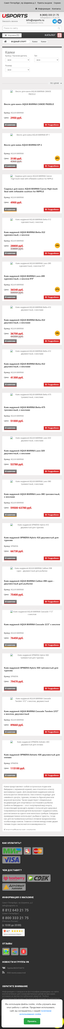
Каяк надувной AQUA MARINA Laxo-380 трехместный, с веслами (32, 495)
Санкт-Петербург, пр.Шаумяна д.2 (20, 3)
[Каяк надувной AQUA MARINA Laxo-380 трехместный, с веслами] (32, 482)
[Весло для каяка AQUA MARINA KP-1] (32, 135)
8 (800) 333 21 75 (49, 15)
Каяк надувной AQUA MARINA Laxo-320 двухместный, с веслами (24, 452)
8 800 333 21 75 (15, 918)
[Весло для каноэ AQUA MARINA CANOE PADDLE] (32, 93)
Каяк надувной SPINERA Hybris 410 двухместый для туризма (31, 538)
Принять (32, 1021)
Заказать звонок (10, 21)
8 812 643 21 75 (15, 910)
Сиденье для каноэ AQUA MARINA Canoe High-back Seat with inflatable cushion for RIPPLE (31, 190)
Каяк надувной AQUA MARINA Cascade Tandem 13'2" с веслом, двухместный (31, 712)
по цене (54, 83)
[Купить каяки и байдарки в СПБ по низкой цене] (15, 16)
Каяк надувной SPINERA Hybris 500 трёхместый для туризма (31, 669)
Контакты (56, 9)
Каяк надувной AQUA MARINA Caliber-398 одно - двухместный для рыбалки (29, 582)
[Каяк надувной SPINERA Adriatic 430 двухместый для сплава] (32, 743)
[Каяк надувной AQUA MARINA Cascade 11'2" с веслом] (32, 613)
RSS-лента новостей (16, 973)
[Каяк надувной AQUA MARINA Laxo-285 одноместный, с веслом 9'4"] (32, 264)
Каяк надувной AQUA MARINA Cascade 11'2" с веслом (32, 624)
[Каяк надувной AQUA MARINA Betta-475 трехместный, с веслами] (32, 396)
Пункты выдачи (44, 3)
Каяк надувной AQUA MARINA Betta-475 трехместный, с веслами (24, 408)
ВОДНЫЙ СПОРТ (18, 42)
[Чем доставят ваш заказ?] (32, 882)
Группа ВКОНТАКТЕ (15, 968)
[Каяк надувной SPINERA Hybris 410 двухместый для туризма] (32, 526)
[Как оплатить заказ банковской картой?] (32, 855)
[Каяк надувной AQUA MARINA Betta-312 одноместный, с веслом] (32, 221)
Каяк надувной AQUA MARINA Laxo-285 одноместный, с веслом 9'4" (24, 277)
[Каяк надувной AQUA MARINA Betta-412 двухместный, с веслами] (32, 308)
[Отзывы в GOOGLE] (14, 951)
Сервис (57, 3)
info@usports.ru (35, 20)
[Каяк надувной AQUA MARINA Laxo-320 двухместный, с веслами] (32, 439)
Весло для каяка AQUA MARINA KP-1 (23, 145)
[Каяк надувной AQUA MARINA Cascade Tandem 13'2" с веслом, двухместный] (32, 700)
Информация (44, 9)
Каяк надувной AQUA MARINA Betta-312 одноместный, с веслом (24, 233)
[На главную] (5, 41)
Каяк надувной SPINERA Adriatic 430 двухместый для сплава (32, 756)
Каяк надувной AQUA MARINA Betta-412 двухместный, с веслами (24, 321)
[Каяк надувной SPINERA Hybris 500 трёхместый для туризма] (32, 656)
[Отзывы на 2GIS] (6, 951)
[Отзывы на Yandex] (23, 951)
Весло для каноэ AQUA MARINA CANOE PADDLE (29, 104)
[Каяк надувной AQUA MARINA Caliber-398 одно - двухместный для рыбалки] (32, 569)
